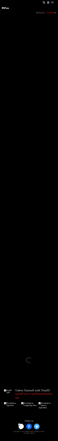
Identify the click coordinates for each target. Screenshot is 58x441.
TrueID (8, 2)
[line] (21, 426)
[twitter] (37, 426)
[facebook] (29, 426)
